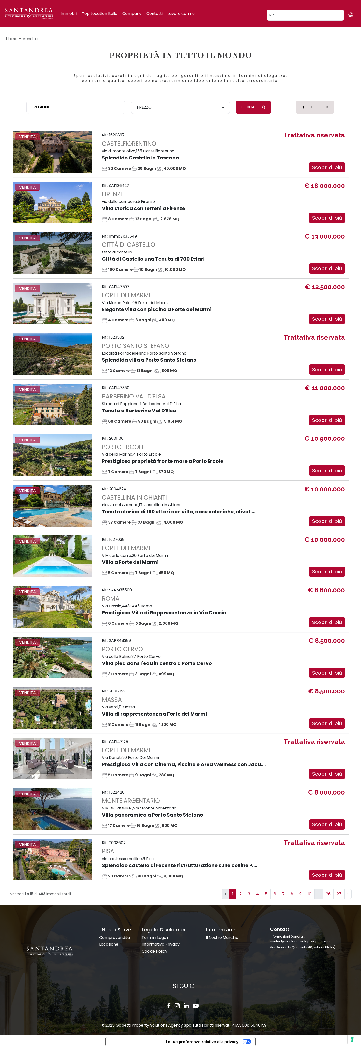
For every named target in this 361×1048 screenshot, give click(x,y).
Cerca (248, 107)
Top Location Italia (99, 13)
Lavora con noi (181, 13)
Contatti (154, 13)
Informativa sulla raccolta (134, 1041)
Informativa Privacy (161, 944)
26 (328, 894)
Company (131, 13)
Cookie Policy (154, 951)
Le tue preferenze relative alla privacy (202, 1041)
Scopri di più (327, 167)
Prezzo (144, 107)
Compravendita (114, 937)
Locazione (108, 944)
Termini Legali (155, 937)
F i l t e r (319, 107)
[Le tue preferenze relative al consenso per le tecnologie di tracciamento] (352, 1039)
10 (309, 894)
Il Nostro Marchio (222, 937)
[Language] (350, 14)
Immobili (69, 13)
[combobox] (75, 107)
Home (11, 38)
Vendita (30, 38)
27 (339, 894)
